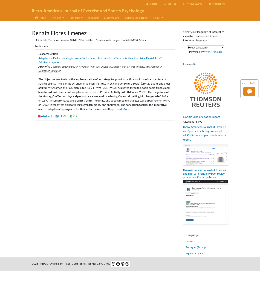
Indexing (93, 17)
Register (152, 3)
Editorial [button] (75, 17)
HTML (62, 116)
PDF (75, 116)
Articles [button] (57, 17)
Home (42, 17)
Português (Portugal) (196, 247)
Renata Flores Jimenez (132, 66)
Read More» (123, 109)
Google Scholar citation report (201, 116)
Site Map (171, 3)
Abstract (46, 116)
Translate (216, 51)
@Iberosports (218, 3)
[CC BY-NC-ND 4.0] (120, 263)
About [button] (157, 17)
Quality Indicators (136, 17)
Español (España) (194, 253)
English (189, 241)
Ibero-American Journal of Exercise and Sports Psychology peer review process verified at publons (204, 173)
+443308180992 (193, 3)
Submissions (111, 17)
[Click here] (205, 155)
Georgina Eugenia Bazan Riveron (69, 66)
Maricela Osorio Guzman (104, 66)
